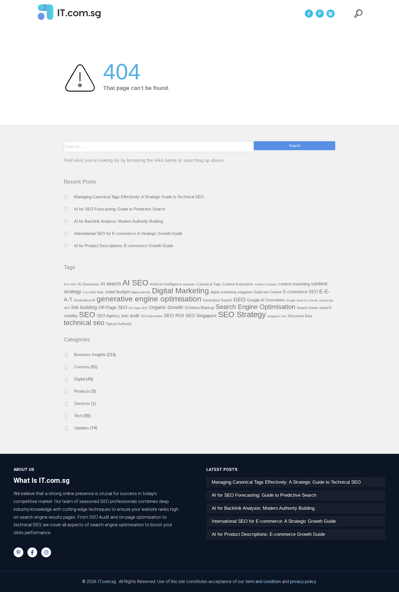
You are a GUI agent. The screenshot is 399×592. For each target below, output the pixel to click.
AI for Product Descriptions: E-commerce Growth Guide (123, 245)
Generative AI (84, 300)
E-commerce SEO (300, 291)
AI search (110, 283)
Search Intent (307, 308)
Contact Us (262, 13)
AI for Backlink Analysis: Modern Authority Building (118, 221)
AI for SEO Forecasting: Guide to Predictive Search (119, 209)
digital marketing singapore (231, 292)
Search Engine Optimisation (255, 306)
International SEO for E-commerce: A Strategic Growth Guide (128, 233)
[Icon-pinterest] (18, 552)
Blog (235, 13)
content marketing (294, 284)
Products (82, 391)
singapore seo (276, 316)
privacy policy (303, 581)
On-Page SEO (138, 308)
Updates (81, 428)
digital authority (141, 292)
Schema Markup (199, 308)
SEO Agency (108, 316)
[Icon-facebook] (32, 552)
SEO (87, 314)
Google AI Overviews (266, 300)
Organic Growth (166, 307)
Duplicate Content (268, 292)
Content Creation (266, 284)
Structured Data (299, 316)
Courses (81, 366)
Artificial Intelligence (166, 284)
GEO (239, 300)
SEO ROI (174, 315)
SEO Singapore (201, 315)
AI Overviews (88, 284)
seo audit (130, 315)
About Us (184, 13)
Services (212, 13)
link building (84, 307)
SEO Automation (151, 316)
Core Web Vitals (93, 292)
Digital (79, 379)
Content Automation (237, 284)
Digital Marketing (180, 290)
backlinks (189, 284)
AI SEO (135, 282)
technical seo (84, 322)
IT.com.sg (106, 581)
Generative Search (217, 300)
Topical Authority (119, 324)
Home (158, 13)
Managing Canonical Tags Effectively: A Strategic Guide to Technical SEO (139, 196)
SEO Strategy (242, 314)
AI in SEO (70, 284)
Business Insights (90, 354)
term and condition (263, 581)
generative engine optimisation (149, 298)
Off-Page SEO (112, 307)
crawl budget (117, 291)
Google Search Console (302, 300)
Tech (78, 415)
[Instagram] (46, 552)
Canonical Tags (209, 284)
